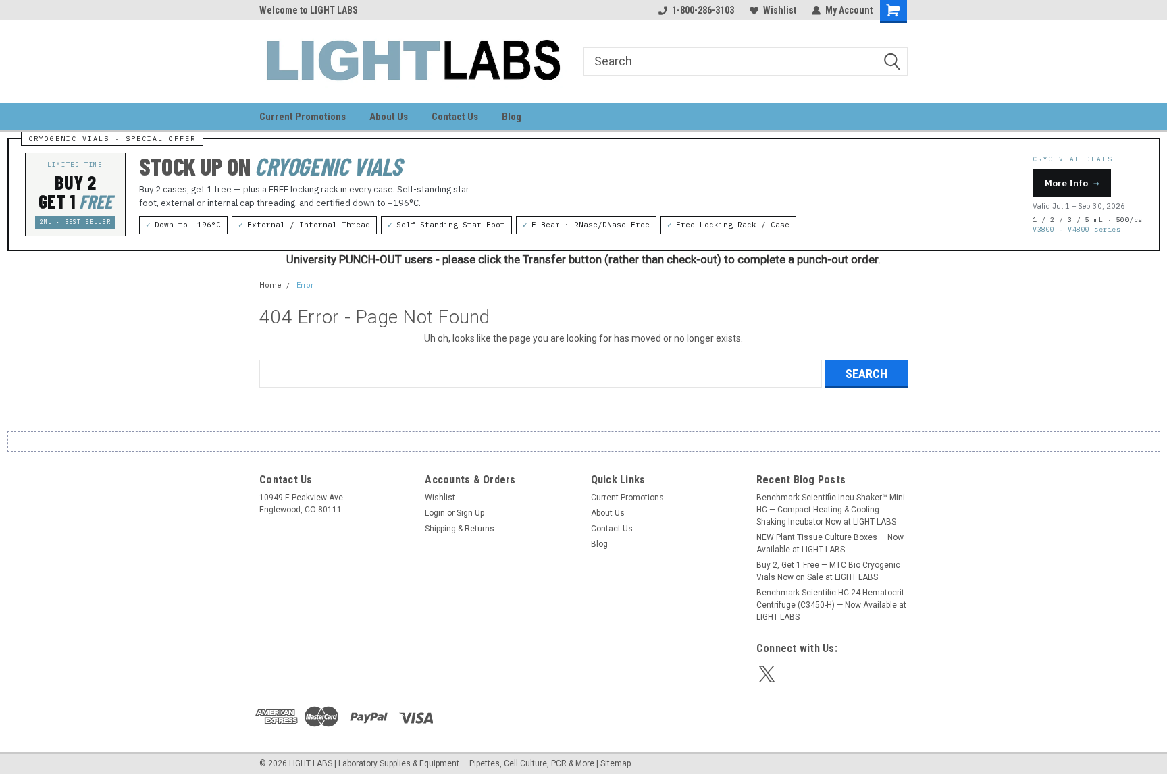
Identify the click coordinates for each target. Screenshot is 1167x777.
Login (435, 513)
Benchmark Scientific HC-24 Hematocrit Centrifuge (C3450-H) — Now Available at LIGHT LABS (831, 605)
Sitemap (615, 763)
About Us (388, 117)
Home (270, 285)
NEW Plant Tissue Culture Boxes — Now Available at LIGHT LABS (830, 543)
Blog (511, 117)
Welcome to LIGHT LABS (308, 10)
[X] (766, 674)
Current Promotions (302, 117)
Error (304, 285)
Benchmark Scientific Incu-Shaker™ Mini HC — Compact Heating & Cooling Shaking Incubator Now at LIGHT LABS (830, 510)
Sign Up (470, 513)
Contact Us (455, 117)
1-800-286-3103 (703, 10)
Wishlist (779, 10)
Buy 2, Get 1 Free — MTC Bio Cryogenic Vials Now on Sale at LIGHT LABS (828, 571)
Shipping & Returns (459, 528)
